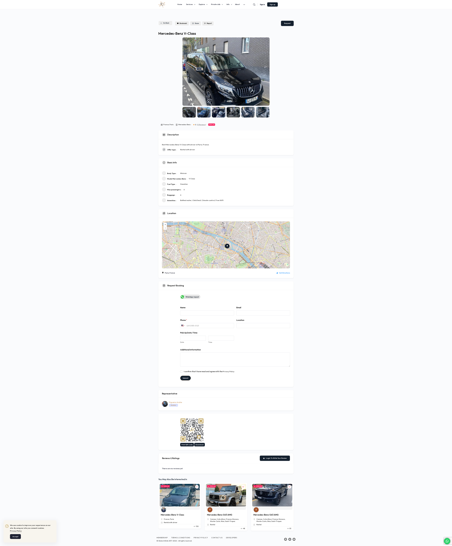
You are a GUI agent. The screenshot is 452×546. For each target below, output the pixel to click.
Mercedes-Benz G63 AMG (173, 514)
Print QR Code (187, 445)
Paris (172, 124)
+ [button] (165, 224)
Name (182, 307)
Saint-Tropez (184, 521)
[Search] (254, 4)
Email (238, 307)
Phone (183, 320)
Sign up (272, 4)
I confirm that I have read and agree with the (209, 371)
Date (182, 342)
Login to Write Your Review (276, 458)
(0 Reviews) (201, 124)
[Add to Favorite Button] (197, 487)
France (166, 124)
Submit (185, 378)
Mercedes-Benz (184, 124)
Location (240, 320)
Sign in (262, 4)
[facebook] (285, 539)
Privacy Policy (228, 371)
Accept (15, 536)
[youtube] (294, 539)
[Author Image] (163, 510)
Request (287, 23)
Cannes (167, 519)
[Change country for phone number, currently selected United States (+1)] (183, 325)
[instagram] (289, 539)
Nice (176, 521)
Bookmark (183, 23)
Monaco (189, 519)
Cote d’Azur (174, 519)
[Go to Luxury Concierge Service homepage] (162, 4)
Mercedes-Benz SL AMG (265, 514)
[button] (186, 71)
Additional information (190, 350)
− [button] (165, 228)
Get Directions (284, 273)
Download (200, 445)
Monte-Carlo (169, 521)
